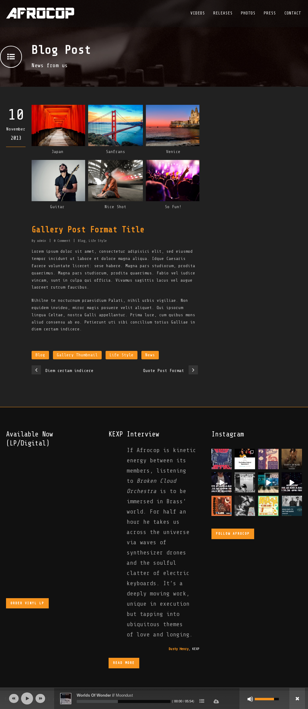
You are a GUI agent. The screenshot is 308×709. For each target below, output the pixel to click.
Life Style (98, 241)
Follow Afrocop (233, 534)
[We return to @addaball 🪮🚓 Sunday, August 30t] (221, 459)
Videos (197, 13)
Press (270, 13)
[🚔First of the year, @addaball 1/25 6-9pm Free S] (221, 506)
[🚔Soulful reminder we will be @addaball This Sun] (292, 482)
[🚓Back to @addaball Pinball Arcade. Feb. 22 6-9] (221, 482)
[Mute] (250, 699)
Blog (81, 241)
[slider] (124, 701)
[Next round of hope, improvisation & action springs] (268, 459)
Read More (124, 663)
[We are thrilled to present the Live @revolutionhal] (268, 482)
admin (41, 241)
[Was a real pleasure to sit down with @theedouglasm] (245, 459)
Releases (223, 13)
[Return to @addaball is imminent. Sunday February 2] (245, 482)
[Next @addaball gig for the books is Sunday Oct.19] (268, 506)
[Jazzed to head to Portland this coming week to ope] (292, 506)
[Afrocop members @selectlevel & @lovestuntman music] (245, 506)
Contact (292, 13)
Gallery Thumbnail (77, 355)
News (150, 355)
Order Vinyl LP (27, 603)
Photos (248, 13)
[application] (154, 698)
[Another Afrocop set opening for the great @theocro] (292, 459)
